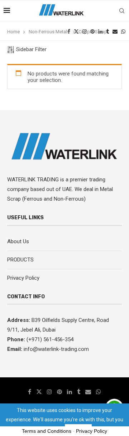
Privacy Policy (23, 278)
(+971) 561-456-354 (49, 339)
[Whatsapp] (98, 391)
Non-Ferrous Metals (49, 31)
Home (13, 31)
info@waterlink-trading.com (56, 349)
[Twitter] (39, 391)
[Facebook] (29, 391)
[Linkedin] (69, 391)
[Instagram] (49, 391)
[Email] (88, 391)
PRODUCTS (20, 259)
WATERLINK (22, 179)
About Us (18, 241)
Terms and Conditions (46, 431)
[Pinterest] (59, 391)
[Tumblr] (78, 391)
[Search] (121, 10)
